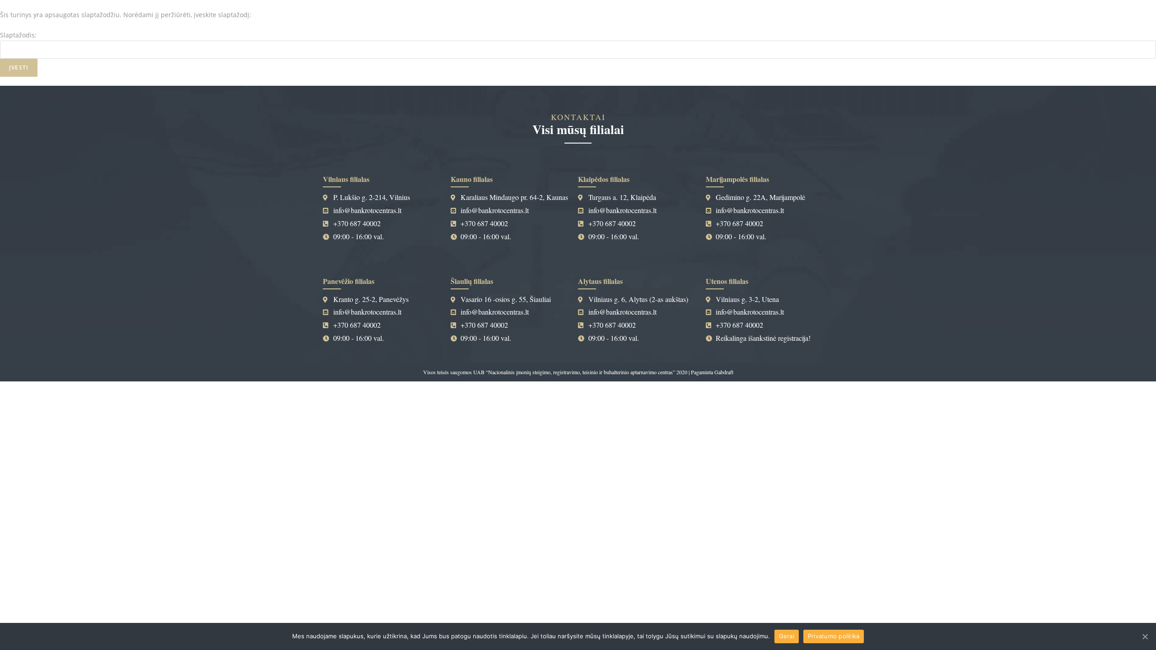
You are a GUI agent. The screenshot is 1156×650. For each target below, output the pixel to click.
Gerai (786, 636)
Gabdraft (723, 372)
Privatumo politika (834, 636)
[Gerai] (1144, 636)
